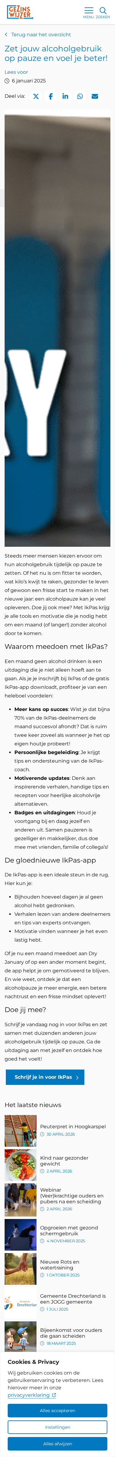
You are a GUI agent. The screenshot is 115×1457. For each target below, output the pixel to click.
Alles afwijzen (57, 1444)
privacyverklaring (29, 1395)
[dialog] (57, 1404)
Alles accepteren (57, 1410)
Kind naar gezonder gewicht (64, 1161)
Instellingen (57, 1427)
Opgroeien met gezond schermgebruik (69, 1231)
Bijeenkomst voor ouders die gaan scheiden (71, 1333)
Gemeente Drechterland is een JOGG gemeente (73, 1299)
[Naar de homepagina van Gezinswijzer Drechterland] (20, 12)
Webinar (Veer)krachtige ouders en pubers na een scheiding (72, 1196)
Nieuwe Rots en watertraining (59, 1265)
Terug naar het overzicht (40, 35)
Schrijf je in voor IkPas (43, 1077)
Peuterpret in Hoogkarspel (73, 1126)
